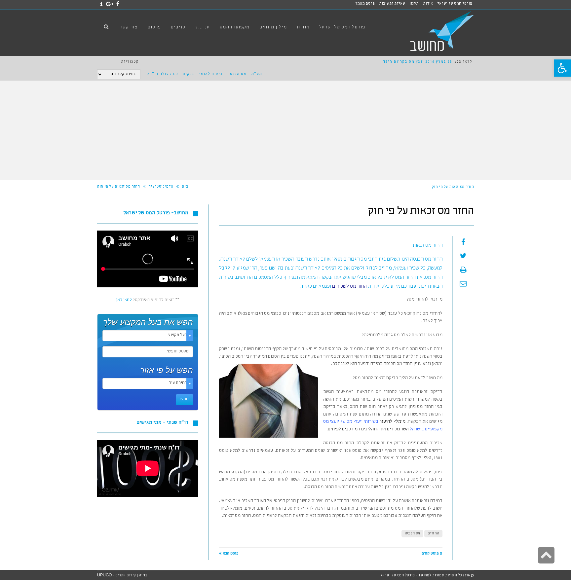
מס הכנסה (237, 74)
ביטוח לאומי (211, 74)
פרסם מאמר (365, 4)
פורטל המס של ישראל (454, 4)
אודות (428, 4)
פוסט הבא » (229, 554)
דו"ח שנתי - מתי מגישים (162, 423)
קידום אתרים (125, 575)
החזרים (433, 533)
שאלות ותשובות (392, 4)
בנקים (188, 74)
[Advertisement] (285, 130)
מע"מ (256, 74)
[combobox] (147, 335)
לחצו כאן (124, 300)
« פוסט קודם (432, 554)
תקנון (414, 4)
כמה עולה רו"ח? (162, 74)
